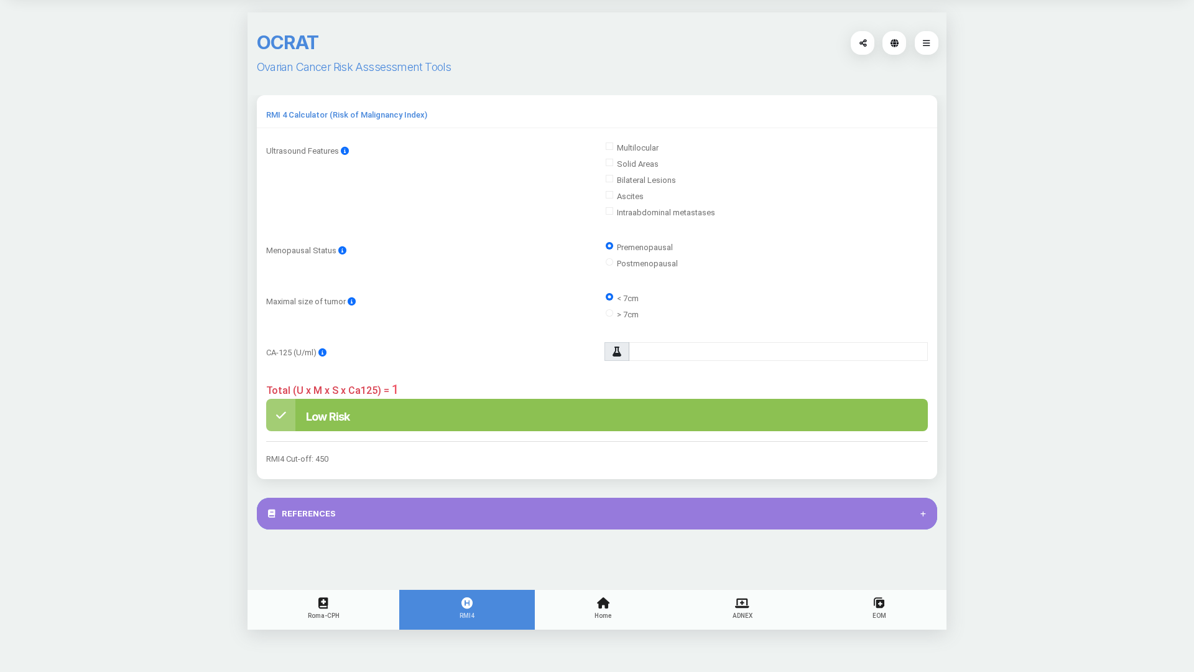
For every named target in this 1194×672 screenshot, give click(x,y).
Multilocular (638, 147)
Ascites (630, 196)
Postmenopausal (647, 263)
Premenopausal (645, 247)
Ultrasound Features (303, 151)
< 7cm (628, 298)
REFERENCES (308, 513)
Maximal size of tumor (307, 301)
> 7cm (628, 314)
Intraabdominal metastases (666, 212)
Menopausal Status (301, 250)
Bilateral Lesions (646, 180)
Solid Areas (638, 164)
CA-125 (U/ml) (292, 352)
